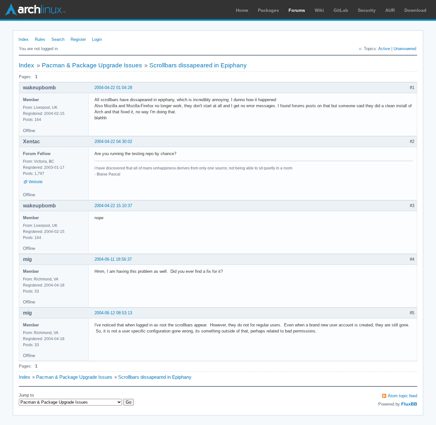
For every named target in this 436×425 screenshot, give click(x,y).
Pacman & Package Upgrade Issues (92, 65)
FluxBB (409, 403)
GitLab (341, 10)
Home (242, 10)
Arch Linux (35, 9)
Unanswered (405, 48)
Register (78, 39)
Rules (40, 39)
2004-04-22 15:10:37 (113, 205)
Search (57, 39)
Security (367, 10)
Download (415, 10)
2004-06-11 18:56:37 (113, 259)
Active (384, 48)
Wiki (319, 10)
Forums (297, 10)
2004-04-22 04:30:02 (113, 141)
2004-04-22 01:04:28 (113, 87)
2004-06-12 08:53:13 (113, 312)
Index (24, 39)
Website (36, 182)
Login (97, 39)
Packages (268, 10)
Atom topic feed (402, 395)
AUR (390, 10)
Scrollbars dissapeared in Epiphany (198, 65)
